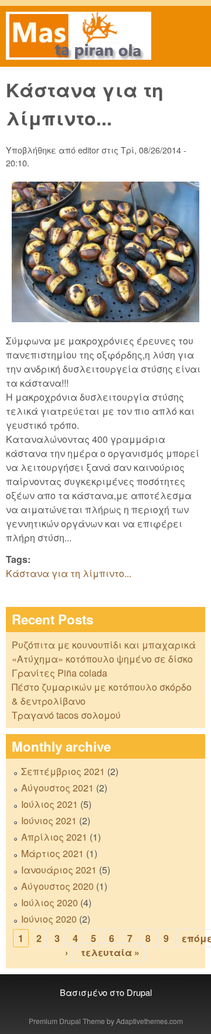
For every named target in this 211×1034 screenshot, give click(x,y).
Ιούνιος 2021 (49, 820)
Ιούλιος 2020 (49, 902)
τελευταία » (110, 952)
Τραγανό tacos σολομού (66, 715)
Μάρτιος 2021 (52, 853)
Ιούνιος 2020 (49, 919)
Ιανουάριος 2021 (59, 869)
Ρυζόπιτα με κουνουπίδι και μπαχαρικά (104, 644)
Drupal (139, 992)
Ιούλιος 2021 (49, 804)
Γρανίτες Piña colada (59, 673)
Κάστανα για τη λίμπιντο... (68, 573)
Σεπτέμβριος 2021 (63, 771)
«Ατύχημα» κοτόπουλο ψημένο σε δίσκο (102, 659)
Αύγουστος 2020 (57, 886)
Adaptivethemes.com (149, 1021)
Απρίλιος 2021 (54, 837)
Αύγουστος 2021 (57, 787)
